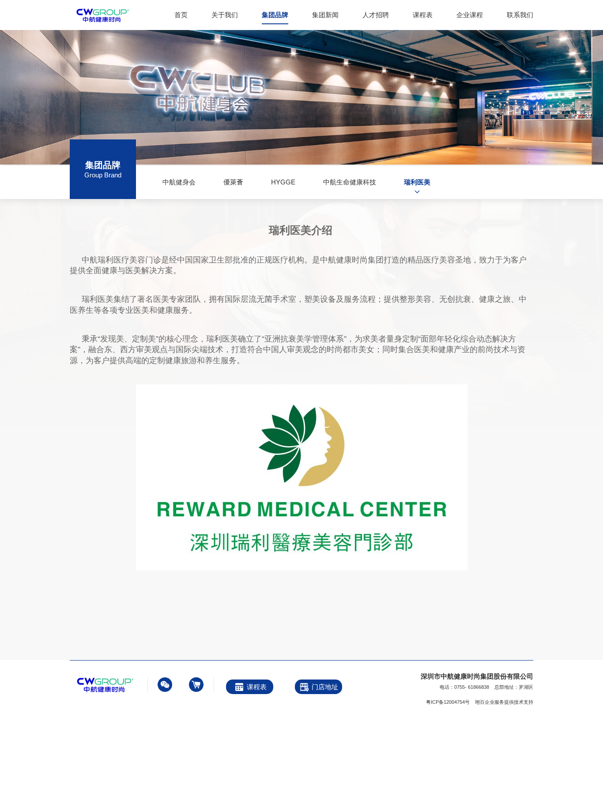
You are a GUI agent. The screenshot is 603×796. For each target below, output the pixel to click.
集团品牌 (275, 15)
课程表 (423, 15)
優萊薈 (233, 182)
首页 (181, 15)
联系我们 (520, 15)
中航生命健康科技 (349, 182)
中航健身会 (179, 182)
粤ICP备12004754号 (448, 702)
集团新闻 (325, 15)
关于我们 (224, 15)
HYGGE (283, 182)
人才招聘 (375, 15)
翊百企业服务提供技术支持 (504, 702)
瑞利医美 (417, 182)
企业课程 (469, 15)
